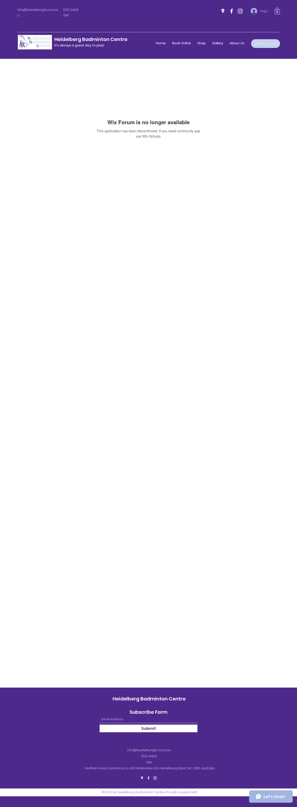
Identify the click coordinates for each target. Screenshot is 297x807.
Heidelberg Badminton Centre (90, 39)
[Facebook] (231, 11)
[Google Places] (223, 11)
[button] (277, 11)
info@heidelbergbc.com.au (149, 750)
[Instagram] (240, 11)
